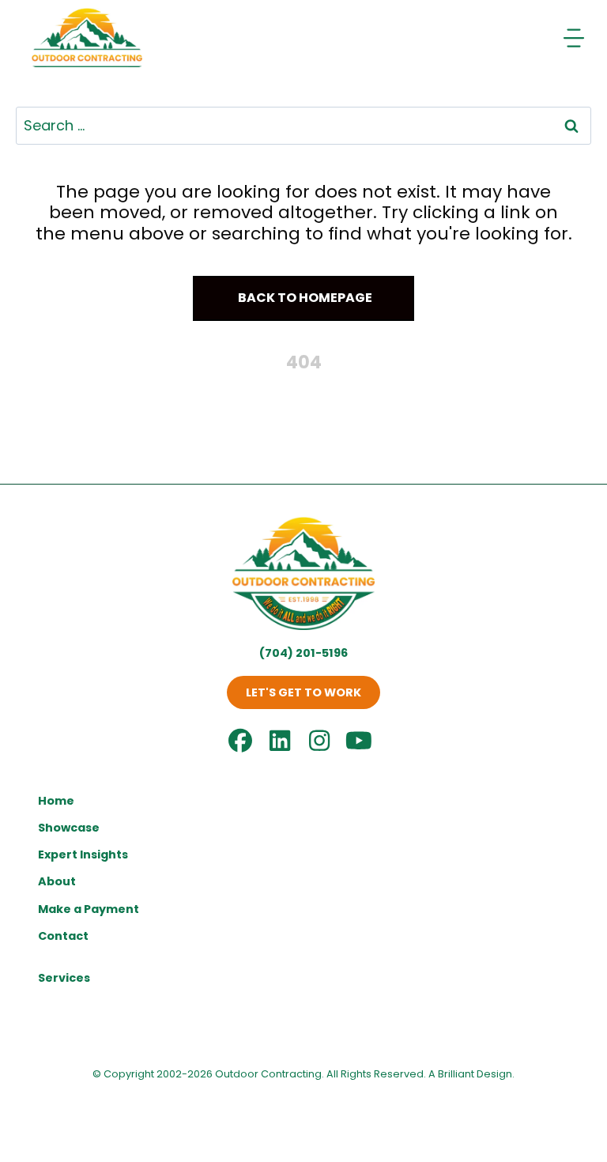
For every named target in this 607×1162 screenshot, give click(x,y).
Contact (63, 936)
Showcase (69, 828)
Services (64, 978)
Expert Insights (83, 854)
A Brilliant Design (470, 1074)
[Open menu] (575, 38)
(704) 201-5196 (303, 653)
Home (56, 801)
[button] (303, 298)
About (57, 881)
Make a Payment (88, 909)
